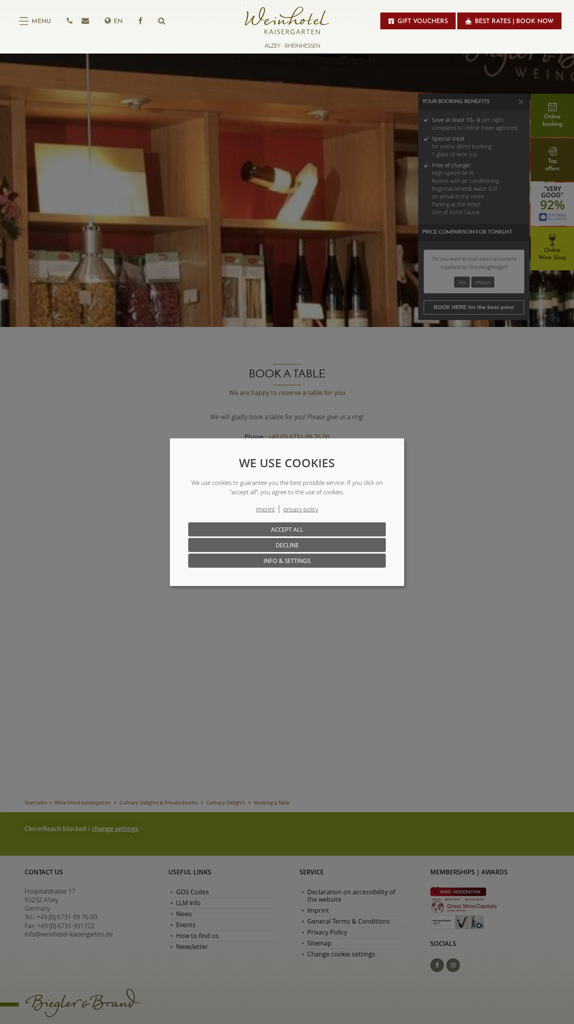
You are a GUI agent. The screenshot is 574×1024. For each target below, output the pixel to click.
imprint (265, 509)
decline (287, 545)
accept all (287, 529)
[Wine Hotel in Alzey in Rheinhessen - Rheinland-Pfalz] (287, 27)
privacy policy (300, 509)
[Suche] (161, 21)
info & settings (287, 561)
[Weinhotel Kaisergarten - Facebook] (140, 21)
